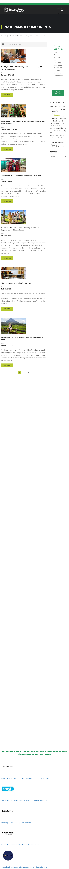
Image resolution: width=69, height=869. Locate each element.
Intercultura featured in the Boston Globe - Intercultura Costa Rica (26, 778)
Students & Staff (56, 135)
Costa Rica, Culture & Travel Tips (57, 124)
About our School (16, 36)
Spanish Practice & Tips (58, 131)
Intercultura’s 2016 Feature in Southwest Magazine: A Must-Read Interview (23, 122)
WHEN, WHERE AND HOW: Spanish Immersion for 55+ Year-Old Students (22, 68)
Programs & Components (56, 114)
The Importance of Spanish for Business (16, 283)
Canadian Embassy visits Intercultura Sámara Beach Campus (24, 867)
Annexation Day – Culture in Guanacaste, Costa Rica (21, 175)
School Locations (58, 118)
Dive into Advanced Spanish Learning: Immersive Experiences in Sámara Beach (20, 229)
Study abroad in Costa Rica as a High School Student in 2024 (22, 339)
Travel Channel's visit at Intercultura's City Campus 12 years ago (25, 800)
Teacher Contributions (56, 146)
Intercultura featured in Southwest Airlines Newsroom (21, 845)
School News (56, 121)
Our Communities (56, 128)
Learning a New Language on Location (16, 823)
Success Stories (57, 142)
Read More (7, 95)
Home (3, 36)
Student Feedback (58, 138)
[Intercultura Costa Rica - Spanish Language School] (14, 10)
